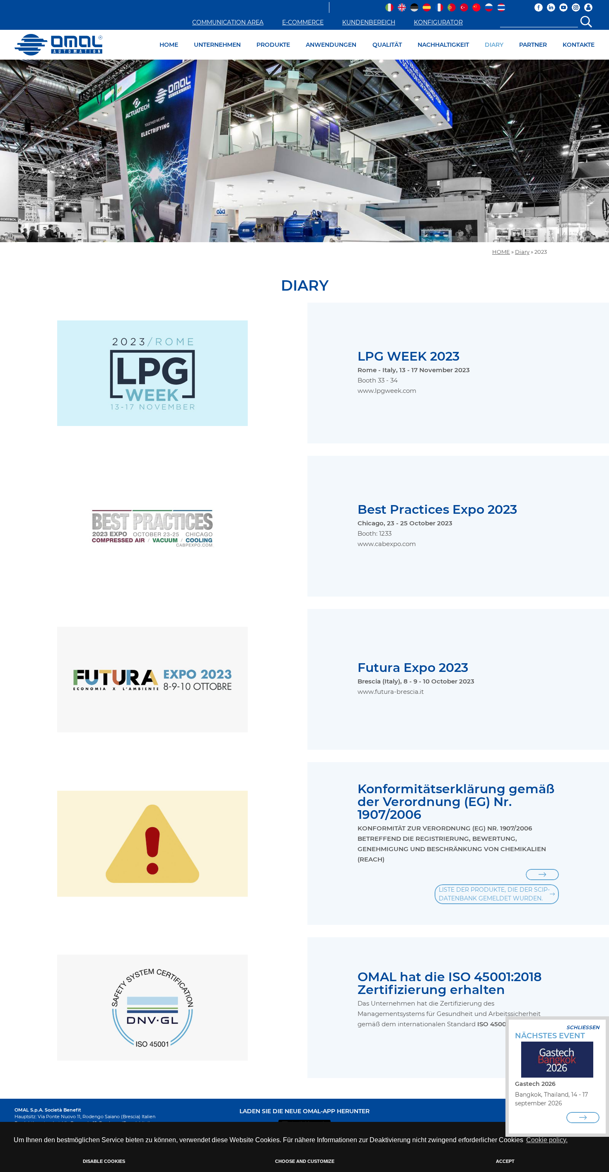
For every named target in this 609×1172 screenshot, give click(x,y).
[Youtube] (563, 7)
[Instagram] (576, 7)
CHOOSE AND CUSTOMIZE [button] (304, 1161)
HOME (169, 44)
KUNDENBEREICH (368, 22)
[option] (304, 151)
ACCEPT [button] (505, 1161)
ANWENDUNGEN (331, 44)
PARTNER (533, 44)
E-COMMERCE (303, 22)
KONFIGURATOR (438, 22)
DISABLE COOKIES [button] (104, 1161)
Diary (522, 252)
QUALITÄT (387, 44)
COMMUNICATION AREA (227, 22)
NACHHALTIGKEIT (443, 44)
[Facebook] (538, 7)
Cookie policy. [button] (547, 1139)
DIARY (494, 44)
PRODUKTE (273, 44)
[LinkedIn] (551, 7)
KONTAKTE (578, 44)
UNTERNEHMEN (217, 44)
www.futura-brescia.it (391, 691)
